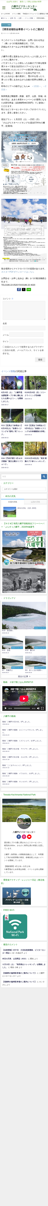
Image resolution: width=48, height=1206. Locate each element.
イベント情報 (16, 13)
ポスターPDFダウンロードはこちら (17, 272)
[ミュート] (38, 708)
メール (6, 335)
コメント (8, 299)
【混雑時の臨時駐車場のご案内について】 (19, 973)
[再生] (5, 708)
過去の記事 (23, 676)
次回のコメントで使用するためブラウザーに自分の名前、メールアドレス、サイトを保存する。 (23, 350)
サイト (6, 341)
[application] (24, 698)
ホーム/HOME (5, 13)
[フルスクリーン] (42, 708)
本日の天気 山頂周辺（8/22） (14, 959)
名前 (5, 323)
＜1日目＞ (36, 86)
